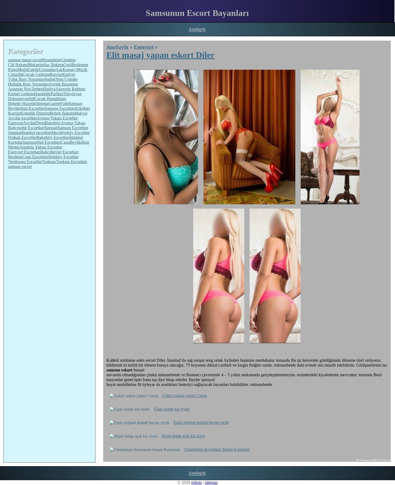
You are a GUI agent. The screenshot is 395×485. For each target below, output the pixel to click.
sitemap (211, 482)
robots (196, 482)
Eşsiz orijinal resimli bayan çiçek (201, 422)
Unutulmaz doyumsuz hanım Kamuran (217, 449)
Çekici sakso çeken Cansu (185, 395)
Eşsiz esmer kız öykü (172, 409)
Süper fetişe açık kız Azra (183, 436)
